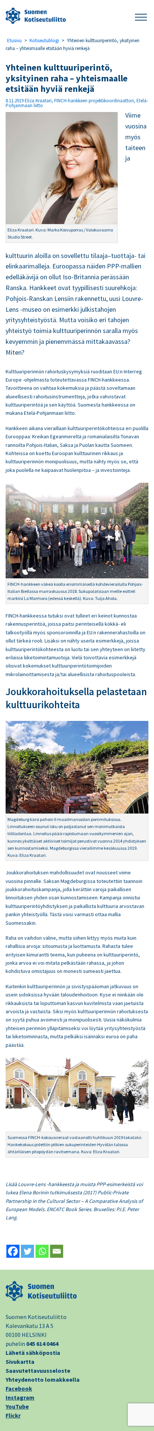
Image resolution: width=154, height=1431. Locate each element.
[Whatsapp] (42, 1251)
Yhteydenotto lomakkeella (43, 1379)
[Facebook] (12, 1251)
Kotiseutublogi (44, 40)
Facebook (19, 1388)
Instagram (20, 1397)
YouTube (17, 1406)
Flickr (13, 1415)
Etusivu (14, 40)
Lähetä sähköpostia (33, 1352)
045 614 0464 (42, 1343)
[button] (140, 16)
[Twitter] (27, 1251)
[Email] (56, 1251)
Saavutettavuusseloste (38, 1370)
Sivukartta (20, 1361)
